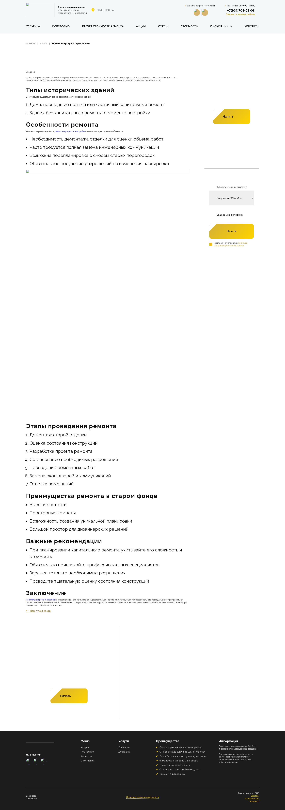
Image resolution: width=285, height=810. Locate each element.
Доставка (124, 751)
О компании (219, 26)
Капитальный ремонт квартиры (41, 600)
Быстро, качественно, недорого (252, 798)
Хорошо (180, 801)
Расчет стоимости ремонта (103, 26)
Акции (141, 26)
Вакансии (123, 747)
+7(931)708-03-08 (241, 10)
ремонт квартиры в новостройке (70, 131)
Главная (30, 43)
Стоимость (189, 26)
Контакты (251, 26)
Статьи (163, 26)
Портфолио (61, 26)
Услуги (31, 26)
